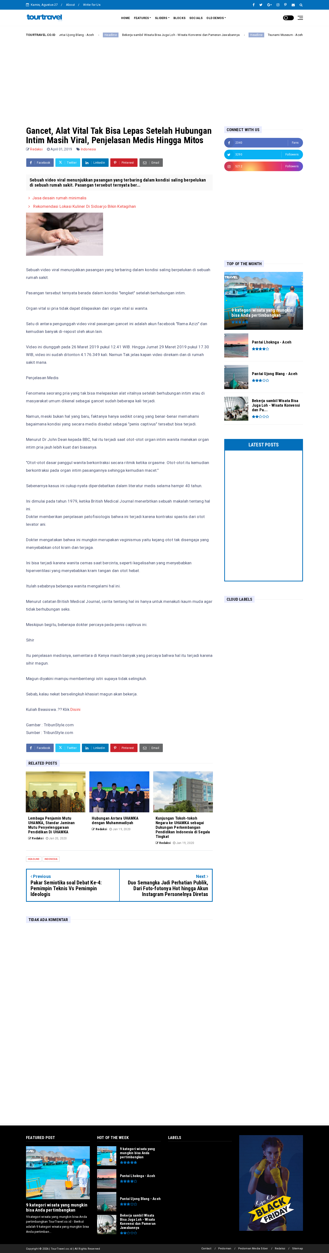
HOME (125, 18)
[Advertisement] (164, 78)
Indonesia (88, 149)
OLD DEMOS (215, 18)
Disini (75, 709)
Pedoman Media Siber (253, 1248)
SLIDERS (161, 18)
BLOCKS (179, 18)
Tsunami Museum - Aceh (258, 35)
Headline (84, 35)
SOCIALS (196, 18)
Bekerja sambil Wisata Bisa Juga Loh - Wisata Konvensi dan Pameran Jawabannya (154, 35)
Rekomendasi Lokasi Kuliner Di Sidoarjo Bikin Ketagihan (84, 206)
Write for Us (91, 5)
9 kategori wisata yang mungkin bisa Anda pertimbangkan (56, 1207)
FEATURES (141, 18)
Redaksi (280, 1248)
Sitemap (297, 1248)
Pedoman (224, 1248)
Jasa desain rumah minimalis (59, 197)
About (70, 5)
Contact (206, 1248)
